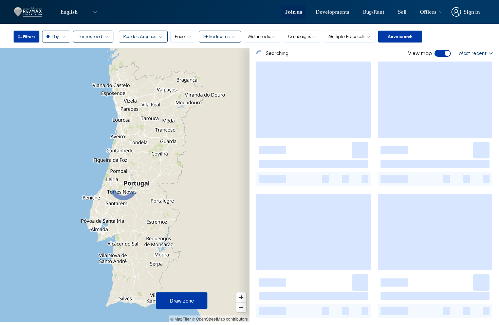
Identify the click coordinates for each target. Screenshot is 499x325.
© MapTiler (180, 319)
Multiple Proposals (347, 36)
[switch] (443, 53)
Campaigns (299, 36)
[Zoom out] (241, 307)
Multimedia (259, 36)
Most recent (473, 53)
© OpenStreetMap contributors (220, 319)
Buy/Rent (373, 11)
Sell (402, 11)
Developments (332, 11)
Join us (293, 11)
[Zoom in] (241, 297)
